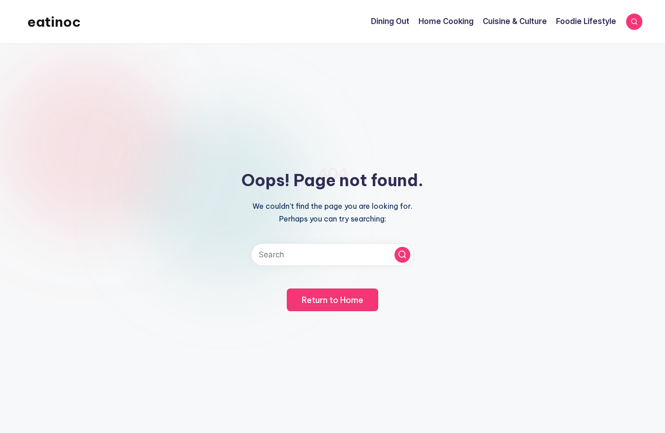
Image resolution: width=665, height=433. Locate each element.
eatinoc (54, 21)
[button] (402, 255)
